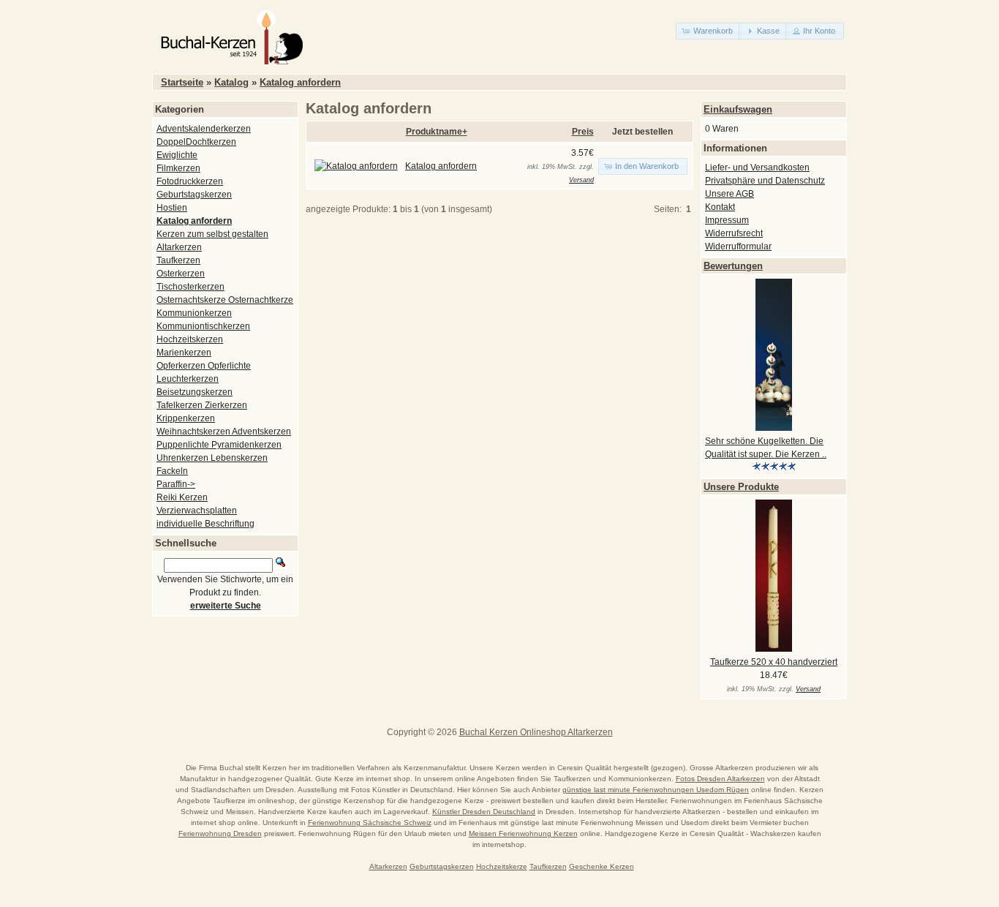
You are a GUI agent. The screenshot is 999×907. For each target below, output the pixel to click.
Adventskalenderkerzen (204, 129)
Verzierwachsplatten (197, 510)
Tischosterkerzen (191, 287)
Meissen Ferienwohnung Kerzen (523, 833)
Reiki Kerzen (182, 497)
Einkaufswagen (738, 109)
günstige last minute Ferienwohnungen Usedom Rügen (655, 790)
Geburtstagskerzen (194, 194)
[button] (709, 31)
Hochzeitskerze (501, 866)
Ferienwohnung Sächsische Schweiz (369, 822)
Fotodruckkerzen (190, 181)
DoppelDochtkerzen (196, 142)
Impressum (727, 220)
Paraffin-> (176, 484)
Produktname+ (436, 132)
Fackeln (172, 471)
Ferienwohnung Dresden (220, 833)
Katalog (231, 82)
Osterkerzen (181, 273)
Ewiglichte (177, 155)
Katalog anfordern (300, 82)
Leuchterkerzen (188, 379)
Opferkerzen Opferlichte (204, 366)
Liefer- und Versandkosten (757, 167)
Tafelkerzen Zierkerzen (202, 405)
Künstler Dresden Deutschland (483, 812)
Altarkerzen (179, 247)
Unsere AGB (729, 194)
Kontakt (720, 207)
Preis (583, 132)
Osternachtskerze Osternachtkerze (225, 300)
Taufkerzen (178, 260)
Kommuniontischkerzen (203, 326)
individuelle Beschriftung (206, 524)
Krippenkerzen (186, 418)
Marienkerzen (184, 352)
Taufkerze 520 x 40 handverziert (773, 662)
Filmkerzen (178, 168)
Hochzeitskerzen (190, 339)
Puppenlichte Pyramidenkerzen (219, 445)
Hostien (172, 208)
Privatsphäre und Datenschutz (765, 181)
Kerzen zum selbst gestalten (212, 234)
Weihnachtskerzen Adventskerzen (224, 431)
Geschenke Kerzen (601, 866)
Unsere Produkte (741, 486)
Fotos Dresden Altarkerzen (720, 779)
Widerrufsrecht (734, 233)
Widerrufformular (738, 246)
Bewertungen (733, 265)
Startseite (182, 82)
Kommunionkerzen (194, 313)
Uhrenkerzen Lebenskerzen (212, 458)
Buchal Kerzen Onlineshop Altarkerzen (536, 732)
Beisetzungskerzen (195, 392)
